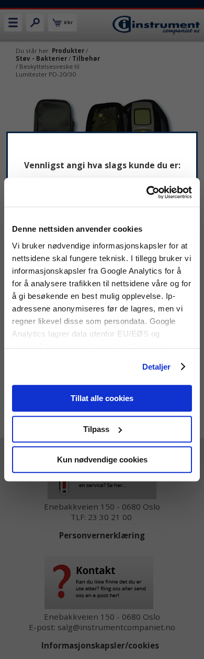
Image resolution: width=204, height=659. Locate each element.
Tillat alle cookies (102, 398)
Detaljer (156, 366)
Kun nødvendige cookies (102, 459)
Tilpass (96, 429)
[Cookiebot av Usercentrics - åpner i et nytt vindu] (146, 192)
